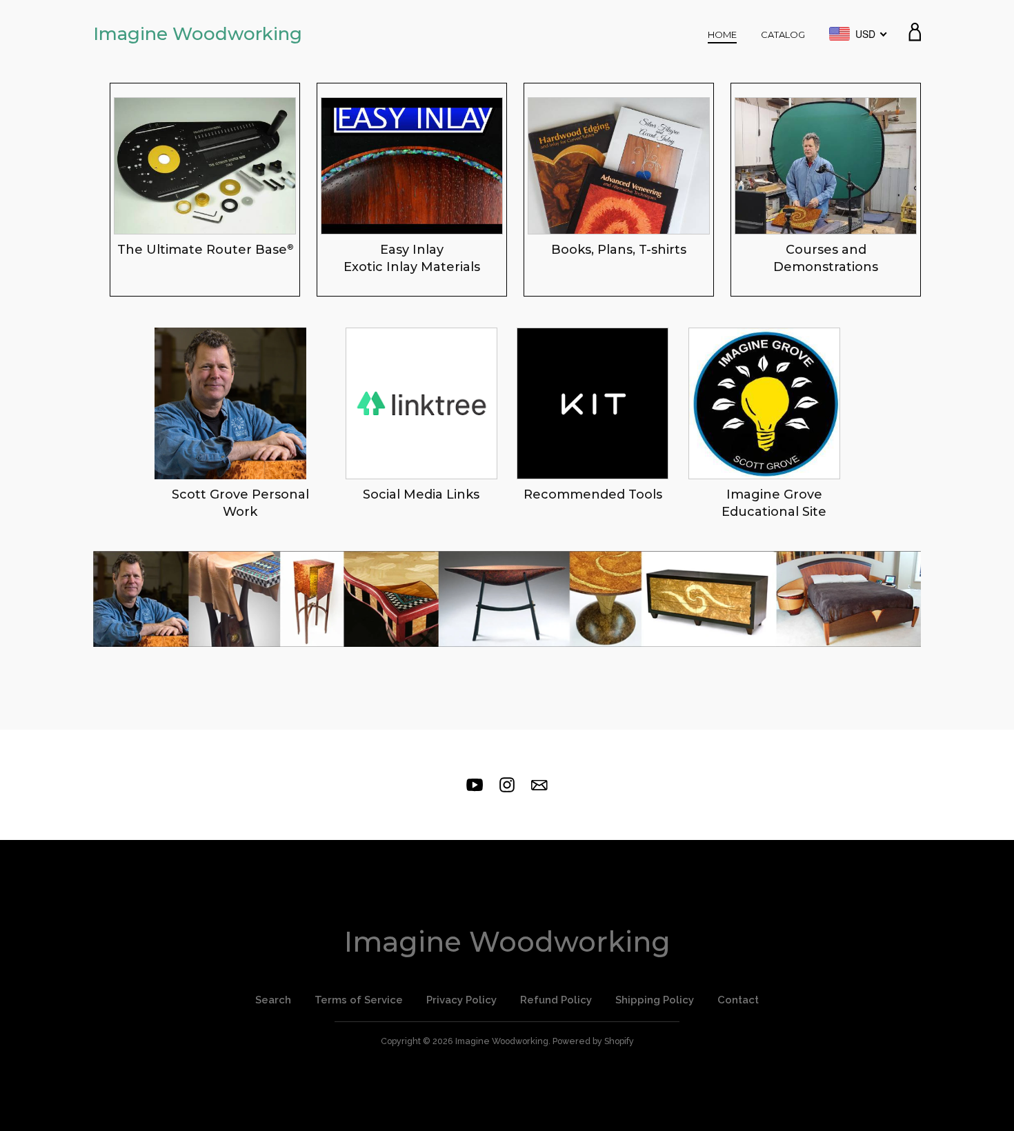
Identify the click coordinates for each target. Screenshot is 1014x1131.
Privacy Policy (461, 1000)
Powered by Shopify (593, 1041)
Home (722, 34)
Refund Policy (556, 1000)
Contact (738, 1000)
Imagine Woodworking (197, 34)
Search (273, 1000)
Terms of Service (359, 1000)
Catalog (783, 34)
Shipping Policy (654, 1000)
